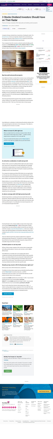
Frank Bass (9, 311)
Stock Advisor (27, 406)
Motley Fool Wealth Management (47, 407)
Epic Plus (27, 409)
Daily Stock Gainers (48, 10)
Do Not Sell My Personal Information (29, 422)
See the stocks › (9, 143)
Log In (47, 1)
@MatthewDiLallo (19, 344)
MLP (28, 81)
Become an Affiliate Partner (47, 413)
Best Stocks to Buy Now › (49, 5)
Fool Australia (33, 404)
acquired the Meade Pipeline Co (17, 228)
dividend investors (18, 38)
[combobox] (7, 9)
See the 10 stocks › (8, 293)
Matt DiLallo (5, 25)
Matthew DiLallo (4, 350)
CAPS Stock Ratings (40, 404)
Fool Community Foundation (46, 411)
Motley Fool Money (27, 415)
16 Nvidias (6, 360)
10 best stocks (25, 138)
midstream (13, 81)
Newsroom (19, 409)
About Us (19, 404)
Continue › (8, 371)
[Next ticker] (44, 9)
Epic (26, 408)
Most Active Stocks (48, 8)
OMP (17, 44)
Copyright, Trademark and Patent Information (37, 421)
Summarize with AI (22, 28)
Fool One (27, 413)
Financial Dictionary (39, 410)
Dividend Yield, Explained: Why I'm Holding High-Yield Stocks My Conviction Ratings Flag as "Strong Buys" (29, 327)
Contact (19, 410)
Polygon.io (13, 410)
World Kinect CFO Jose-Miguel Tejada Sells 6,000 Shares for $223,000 (18, 314)
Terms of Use (5, 421)
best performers (5, 36)
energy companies (21, 48)
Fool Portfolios (27, 412)
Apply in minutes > (43, 81)
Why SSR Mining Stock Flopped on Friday (17, 326)
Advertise (19, 412)
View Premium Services (44, 391)
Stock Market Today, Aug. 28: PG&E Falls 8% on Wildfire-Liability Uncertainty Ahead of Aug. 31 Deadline (7, 327)
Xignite (10, 410)
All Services (27, 404)
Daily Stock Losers (49, 11)
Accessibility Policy (26, 421)
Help (51, 1)
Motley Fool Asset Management (47, 405)
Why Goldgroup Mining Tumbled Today (28, 314)
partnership (19, 184)
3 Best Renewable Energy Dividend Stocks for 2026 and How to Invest (7, 313)
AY (29, 44)
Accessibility (41, 1)
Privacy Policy (11, 421)
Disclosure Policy (18, 421)
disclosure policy (6, 351)
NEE (16, 225)
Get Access (37, 56)
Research (19, 407)
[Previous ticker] (15, 9)
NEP (16, 46)
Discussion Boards (39, 406)
